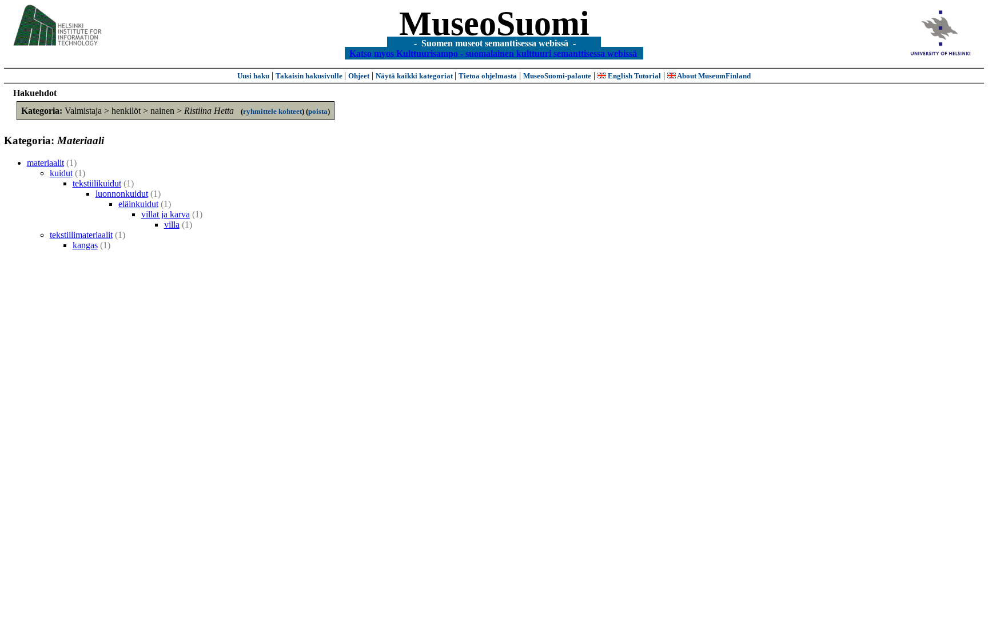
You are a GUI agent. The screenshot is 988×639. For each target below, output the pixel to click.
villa (172, 224)
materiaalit (45, 163)
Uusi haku (253, 76)
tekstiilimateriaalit (81, 235)
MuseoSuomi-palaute (557, 76)
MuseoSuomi (494, 23)
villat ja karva (165, 214)
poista (318, 111)
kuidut (61, 173)
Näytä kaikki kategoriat (415, 76)
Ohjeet (358, 76)
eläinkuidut (138, 204)
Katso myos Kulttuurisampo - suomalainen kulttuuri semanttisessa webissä (493, 53)
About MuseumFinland (713, 76)
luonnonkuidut (121, 194)
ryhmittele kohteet (272, 111)
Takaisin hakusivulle (310, 76)
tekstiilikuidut (97, 183)
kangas (85, 245)
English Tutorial (633, 76)
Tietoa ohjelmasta (488, 76)
